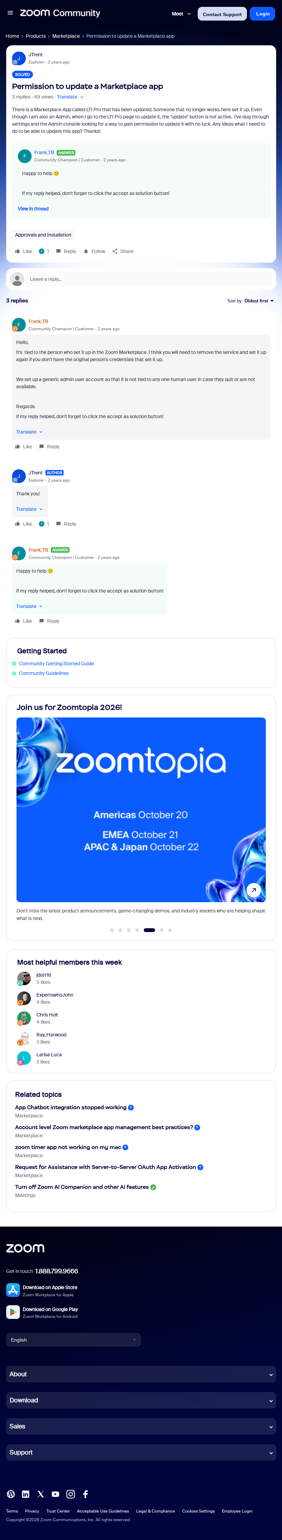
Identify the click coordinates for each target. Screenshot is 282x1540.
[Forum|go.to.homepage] (60, 14)
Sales (17, 1426)
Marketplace (66, 36)
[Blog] (10, 1494)
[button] (10, 14)
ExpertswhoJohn (54, 995)
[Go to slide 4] (137, 930)
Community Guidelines (44, 673)
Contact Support (222, 14)
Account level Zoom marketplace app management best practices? (104, 1127)
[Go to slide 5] (146, 930)
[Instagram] (70, 1494)
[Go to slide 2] (120, 930)
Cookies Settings (198, 1511)
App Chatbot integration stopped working (71, 1107)
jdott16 (43, 975)
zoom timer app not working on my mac (68, 1147)
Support (21, 1452)
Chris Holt (47, 1015)
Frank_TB (44, 152)
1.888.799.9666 (56, 1271)
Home (12, 36)
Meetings (25, 1195)
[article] (141, 385)
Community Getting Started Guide (56, 663)
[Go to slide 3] (129, 930)
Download (24, 1400)
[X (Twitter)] (40, 1494)
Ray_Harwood (51, 1035)
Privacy (32, 1511)
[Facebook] (85, 1494)
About (18, 1374)
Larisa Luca (49, 1054)
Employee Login (237, 1511)
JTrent (36, 54)
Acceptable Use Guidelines (103, 1511)
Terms (12, 1511)
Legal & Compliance (155, 1511)
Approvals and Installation (43, 235)
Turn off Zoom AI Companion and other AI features (82, 1187)
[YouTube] (55, 1494)
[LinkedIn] (25, 1494)
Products (36, 36)
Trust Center (58, 1511)
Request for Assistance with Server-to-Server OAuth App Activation (105, 1167)
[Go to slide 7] (170, 930)
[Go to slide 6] (157, 930)
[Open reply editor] (141, 279)
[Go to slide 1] (112, 930)
